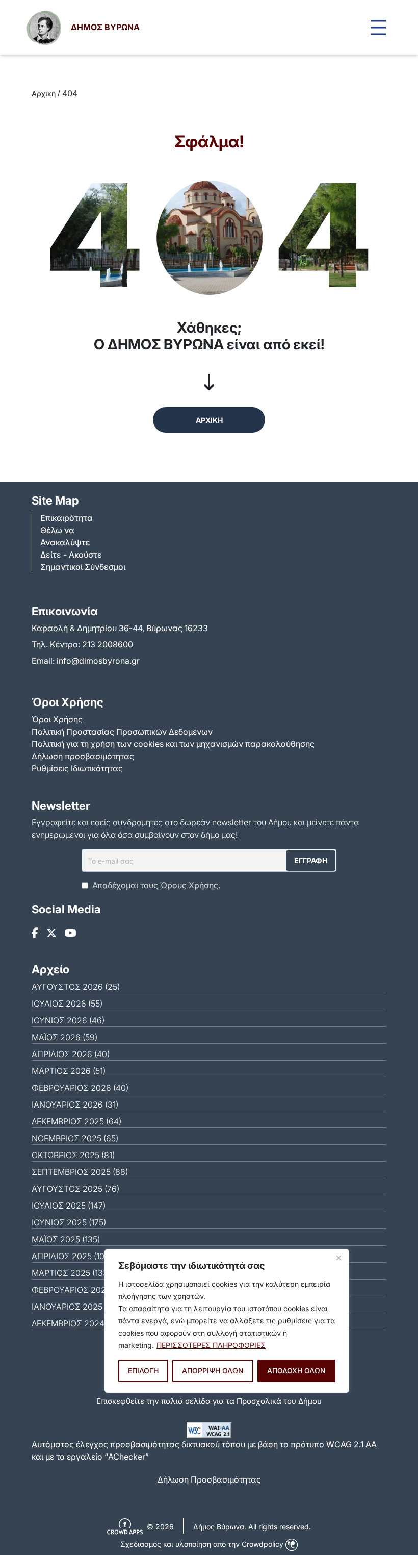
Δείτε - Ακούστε (71, 554)
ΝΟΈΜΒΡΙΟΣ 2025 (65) (75, 1138)
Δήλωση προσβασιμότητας (83, 756)
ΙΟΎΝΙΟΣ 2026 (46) (68, 1020)
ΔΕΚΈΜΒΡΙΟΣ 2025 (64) (76, 1121)
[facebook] (35, 933)
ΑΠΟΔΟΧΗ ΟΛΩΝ (296, 1370)
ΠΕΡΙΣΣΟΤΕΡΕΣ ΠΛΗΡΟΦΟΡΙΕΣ (211, 1345)
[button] (378, 27)
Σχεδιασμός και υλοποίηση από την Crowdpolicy (202, 1544)
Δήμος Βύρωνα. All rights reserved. (252, 1526)
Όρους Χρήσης (189, 885)
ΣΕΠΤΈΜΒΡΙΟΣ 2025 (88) (80, 1172)
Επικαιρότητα (66, 518)
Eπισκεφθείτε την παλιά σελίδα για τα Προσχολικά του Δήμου (209, 1401)
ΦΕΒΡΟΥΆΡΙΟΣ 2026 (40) (80, 1088)
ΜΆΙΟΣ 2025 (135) (66, 1239)
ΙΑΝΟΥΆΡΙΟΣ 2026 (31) (75, 1104)
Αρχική (44, 93)
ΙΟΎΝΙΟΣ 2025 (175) (69, 1222)
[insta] (51, 933)
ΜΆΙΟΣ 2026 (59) (64, 1037)
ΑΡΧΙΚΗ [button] (209, 420)
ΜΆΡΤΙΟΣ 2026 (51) (69, 1071)
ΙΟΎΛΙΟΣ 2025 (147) (69, 1205)
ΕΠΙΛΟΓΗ (143, 1370)
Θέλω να (57, 530)
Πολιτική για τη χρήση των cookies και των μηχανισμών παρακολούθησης (173, 744)
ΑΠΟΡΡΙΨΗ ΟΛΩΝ (213, 1370)
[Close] (338, 1257)
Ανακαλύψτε (65, 542)
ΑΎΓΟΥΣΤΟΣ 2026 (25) (76, 987)
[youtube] (70, 933)
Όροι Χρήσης (57, 719)
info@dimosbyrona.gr (98, 661)
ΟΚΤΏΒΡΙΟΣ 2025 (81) (73, 1155)
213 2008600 (107, 644)
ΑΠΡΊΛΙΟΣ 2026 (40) (71, 1054)
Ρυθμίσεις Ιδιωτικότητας (77, 768)
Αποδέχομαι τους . (156, 885)
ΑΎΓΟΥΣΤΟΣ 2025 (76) (75, 1189)
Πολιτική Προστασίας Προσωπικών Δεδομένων (122, 731)
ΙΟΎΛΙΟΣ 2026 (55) (67, 1003)
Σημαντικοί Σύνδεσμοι (82, 567)
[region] (226, 1321)
